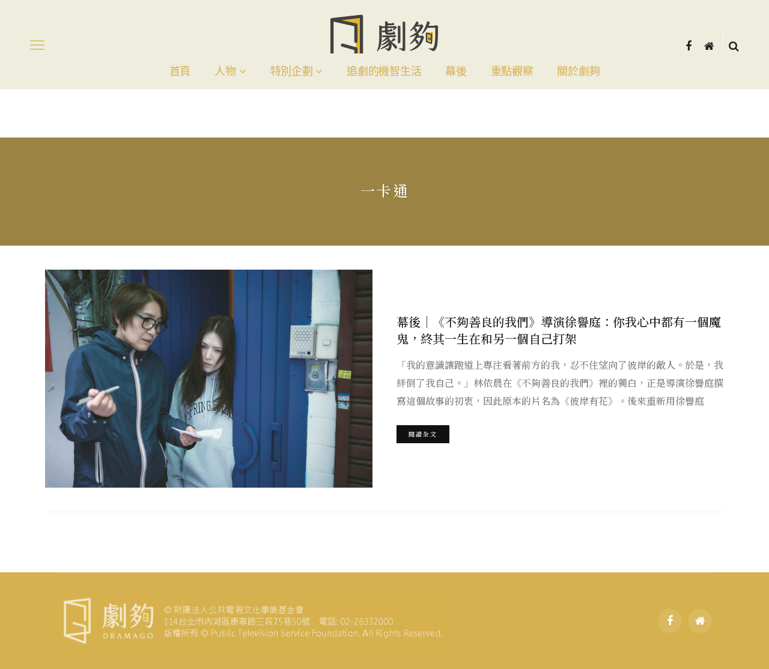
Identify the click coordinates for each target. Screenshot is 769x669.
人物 (225, 71)
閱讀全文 (423, 433)
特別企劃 (291, 71)
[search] (734, 45)
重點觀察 (512, 71)
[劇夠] (252, 619)
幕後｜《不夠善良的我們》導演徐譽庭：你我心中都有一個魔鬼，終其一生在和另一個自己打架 (559, 330)
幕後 (455, 71)
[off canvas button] (37, 45)
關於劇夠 (578, 71)
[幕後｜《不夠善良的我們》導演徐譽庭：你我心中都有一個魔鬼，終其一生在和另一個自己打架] (208, 379)
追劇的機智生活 (384, 71)
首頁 (179, 71)
